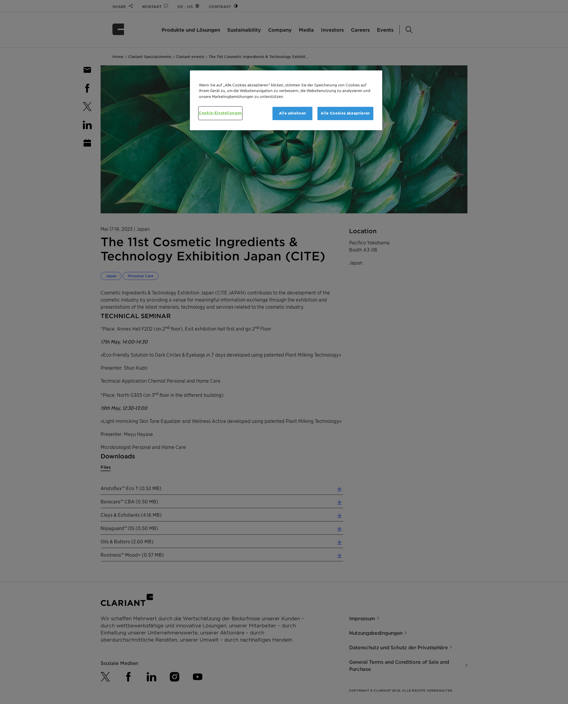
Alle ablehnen (292, 113)
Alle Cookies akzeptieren (345, 113)
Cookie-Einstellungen (220, 112)
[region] (286, 100)
